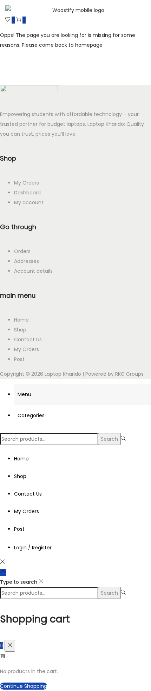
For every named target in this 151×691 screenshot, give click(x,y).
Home (21, 319)
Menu (24, 394)
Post (19, 359)
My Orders (26, 182)
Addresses (26, 261)
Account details (33, 271)
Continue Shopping (23, 686)
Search (109, 439)
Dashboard (27, 192)
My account (29, 202)
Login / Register (33, 547)
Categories (31, 415)
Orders (22, 251)
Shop (20, 329)
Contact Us (28, 339)
